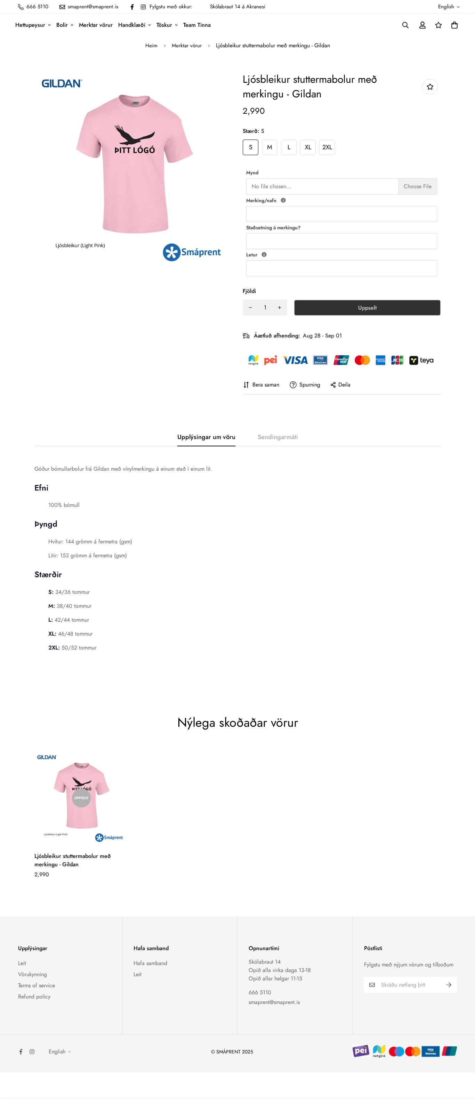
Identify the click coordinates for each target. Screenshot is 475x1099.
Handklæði (131, 25)
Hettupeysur (30, 25)
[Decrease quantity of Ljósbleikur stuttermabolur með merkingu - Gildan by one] (250, 308)
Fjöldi (249, 291)
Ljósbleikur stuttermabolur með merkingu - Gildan (72, 860)
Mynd (252, 172)
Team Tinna (197, 25)
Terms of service (36, 985)
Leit (22, 963)
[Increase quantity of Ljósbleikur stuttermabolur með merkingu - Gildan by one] (279, 308)
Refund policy (34, 997)
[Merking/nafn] (283, 200)
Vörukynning (32, 974)
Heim (151, 45)
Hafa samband (150, 963)
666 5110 (260, 992)
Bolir (62, 25)
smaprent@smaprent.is (274, 1002)
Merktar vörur (96, 25)
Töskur (164, 25)
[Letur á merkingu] (264, 254)
